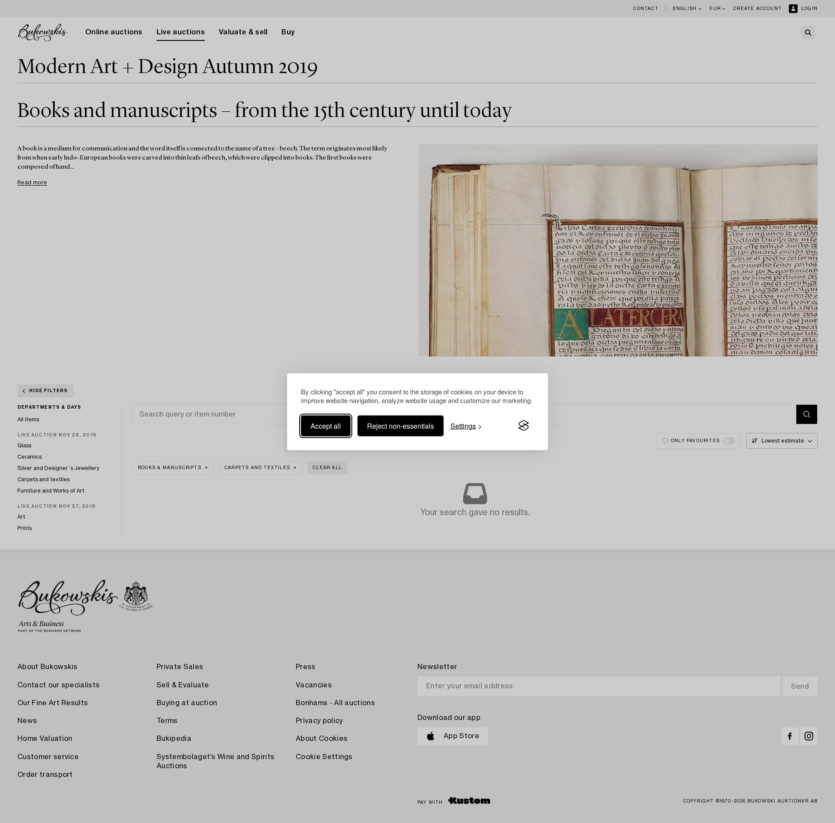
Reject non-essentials (400, 425)
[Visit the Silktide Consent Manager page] (523, 425)
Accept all (326, 425)
